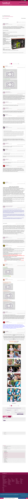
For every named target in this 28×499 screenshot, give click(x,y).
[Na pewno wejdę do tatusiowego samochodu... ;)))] (10, 78)
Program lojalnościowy (18, 481)
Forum (3, 15)
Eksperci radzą (9, 480)
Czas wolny (21, 483)
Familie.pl (5, 18)
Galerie (3, 489)
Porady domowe (9, 484)
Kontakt (16, 479)
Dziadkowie (21, 481)
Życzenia (3, 490)
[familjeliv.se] (25, 0)
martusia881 (7, 165)
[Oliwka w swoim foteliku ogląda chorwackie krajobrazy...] (9, 299)
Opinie (12, 479)
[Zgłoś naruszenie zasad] (17, 67)
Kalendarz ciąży (4, 480)
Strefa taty (9, 483)
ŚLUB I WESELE (5, 458)
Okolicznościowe (13, 481)
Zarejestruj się (24, 3)
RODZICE (5, 459)
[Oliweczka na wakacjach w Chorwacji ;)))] (9, 309)
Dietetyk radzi (6, 453)
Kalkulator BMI (4, 483)
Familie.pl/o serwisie (6, 454)
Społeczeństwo (13, 480)
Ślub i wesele (9, 481)
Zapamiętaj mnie (16, 412)
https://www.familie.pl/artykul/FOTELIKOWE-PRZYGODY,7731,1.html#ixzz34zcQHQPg (14, 52)
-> (18, 63)
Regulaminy (17, 480)
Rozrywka (9, 15)
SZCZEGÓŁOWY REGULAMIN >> (6, 47)
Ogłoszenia (9, 479)
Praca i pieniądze (6, 456)
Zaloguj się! (21, 3)
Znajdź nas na (22, 0)
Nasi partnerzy (17, 482)
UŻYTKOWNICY (5, 461)
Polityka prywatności (17, 483)
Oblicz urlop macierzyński (5, 481)
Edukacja (3, 484)
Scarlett (6, 114)
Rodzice (9, 482)
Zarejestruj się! (8, 412)
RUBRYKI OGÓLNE (6, 15)
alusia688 (6, 331)
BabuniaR (6, 23)
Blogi (3, 488)
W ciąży (21, 480)
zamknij (27, 498)
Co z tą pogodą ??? (5, 447)
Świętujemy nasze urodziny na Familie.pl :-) (7, 446)
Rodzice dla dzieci (4, 485)
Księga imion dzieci (4, 482)
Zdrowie (5, 457)
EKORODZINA (5, 451)
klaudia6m (6, 143)
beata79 (6, 182)
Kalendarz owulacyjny (5, 479)
